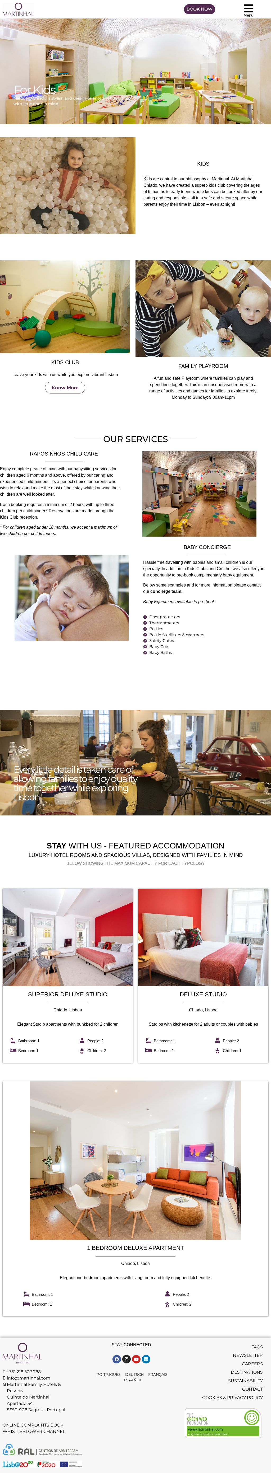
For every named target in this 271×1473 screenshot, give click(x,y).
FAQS (257, 1346)
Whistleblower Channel (34, 1431)
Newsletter (248, 1355)
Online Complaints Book (33, 1425)
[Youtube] (136, 1359)
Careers (252, 1363)
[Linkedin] (146, 1359)
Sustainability (245, 1380)
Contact (252, 1389)
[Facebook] (116, 1359)
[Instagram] (126, 1359)
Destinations (247, 1372)
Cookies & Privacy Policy (232, 1397)
